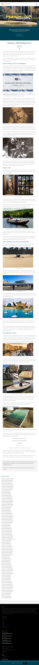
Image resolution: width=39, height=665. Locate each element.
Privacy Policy (4, 627)
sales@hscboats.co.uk (6, 657)
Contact (3, 624)
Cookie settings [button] (19, 663)
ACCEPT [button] (25, 663)
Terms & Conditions (5, 625)
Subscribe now (19, 34)
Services (3, 622)
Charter (3, 620)
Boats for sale (4, 618)
